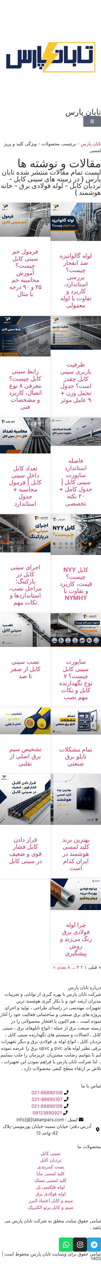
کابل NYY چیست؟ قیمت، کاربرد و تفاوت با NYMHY (76, 584)
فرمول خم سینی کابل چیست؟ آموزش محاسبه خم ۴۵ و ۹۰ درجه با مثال (25, 272)
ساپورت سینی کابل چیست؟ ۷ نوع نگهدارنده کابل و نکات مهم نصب (76, 679)
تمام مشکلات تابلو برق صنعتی (75, 756)
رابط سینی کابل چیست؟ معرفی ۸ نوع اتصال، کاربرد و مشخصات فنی (25, 389)
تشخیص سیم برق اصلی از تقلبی (25, 756)
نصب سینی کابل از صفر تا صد (25, 668)
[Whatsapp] (66, 1245)
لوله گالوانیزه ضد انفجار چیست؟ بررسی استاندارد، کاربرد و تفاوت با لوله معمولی (76, 280)
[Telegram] (94, 1245)
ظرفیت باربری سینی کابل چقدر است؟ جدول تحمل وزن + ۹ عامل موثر (75, 382)
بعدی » (59, 967)
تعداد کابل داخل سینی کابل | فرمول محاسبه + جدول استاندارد (25, 486)
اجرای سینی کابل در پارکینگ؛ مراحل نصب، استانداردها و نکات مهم (25, 585)
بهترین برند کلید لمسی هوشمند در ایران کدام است (75, 854)
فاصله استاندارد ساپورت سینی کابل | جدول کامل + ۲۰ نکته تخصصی (75, 482)
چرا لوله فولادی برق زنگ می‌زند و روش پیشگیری (76, 939)
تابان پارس (91, 143)
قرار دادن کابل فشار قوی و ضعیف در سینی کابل (25, 850)
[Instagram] (80, 1245)
